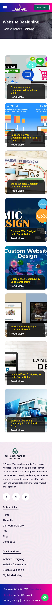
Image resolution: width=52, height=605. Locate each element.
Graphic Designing (13, 569)
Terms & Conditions (31, 600)
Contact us (9, 541)
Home (6, 29)
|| (21, 600)
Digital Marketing (12, 575)
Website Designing (13, 559)
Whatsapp (41, 7)
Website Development (15, 564)
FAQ (5, 531)
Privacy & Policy (11, 600)
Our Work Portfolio (13, 525)
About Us (8, 520)
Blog (5, 536)
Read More (17, 97)
